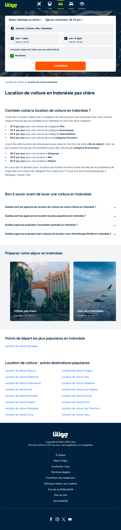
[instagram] (57, 519)
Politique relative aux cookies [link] (60, 483)
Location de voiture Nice (75, 402)
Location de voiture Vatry (76, 414)
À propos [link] (61, 454)
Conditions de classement (60, 477)
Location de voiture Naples (20, 402)
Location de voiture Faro (75, 376)
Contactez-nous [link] (60, 466)
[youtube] (70, 519)
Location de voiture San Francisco (81, 408)
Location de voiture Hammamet (23, 383)
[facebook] (51, 519)
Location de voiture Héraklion (78, 383)
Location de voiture (14, 82)
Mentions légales (60, 472)
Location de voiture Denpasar (21, 346)
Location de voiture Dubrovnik (22, 376)
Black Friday (60, 460)
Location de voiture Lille (18, 389)
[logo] (11, 5)
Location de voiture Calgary (77, 370)
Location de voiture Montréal (21, 395)
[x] (63, 519)
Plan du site (60, 495)
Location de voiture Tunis (19, 414)
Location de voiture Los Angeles (80, 389)
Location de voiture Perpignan (22, 408)
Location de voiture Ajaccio (20, 370)
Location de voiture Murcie (77, 395)
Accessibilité (60, 500)
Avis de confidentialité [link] (60, 489)
